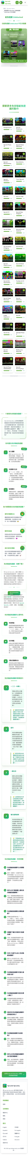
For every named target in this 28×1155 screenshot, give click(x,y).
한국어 (4, 1136)
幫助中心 (5, 1113)
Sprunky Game (11, 8)
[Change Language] (20, 2)
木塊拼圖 (8, 597)
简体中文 (5, 1143)
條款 (4, 1119)
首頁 (4, 8)
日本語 (16, 1127)
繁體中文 (17, 1133)
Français (17, 1136)
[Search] (17, 2)
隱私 (4, 1116)
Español (5, 1130)
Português (18, 1130)
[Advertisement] (14, 81)
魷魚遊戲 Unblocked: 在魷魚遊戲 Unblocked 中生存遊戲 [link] (12, 11)
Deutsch (17, 1139)
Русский (5, 1133)
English (5, 1127)
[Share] (25, 61)
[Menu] (25, 2)
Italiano (5, 1139)
